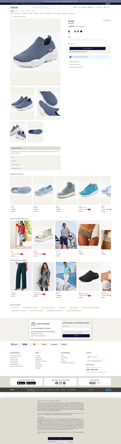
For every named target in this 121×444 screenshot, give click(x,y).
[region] (60, 421)
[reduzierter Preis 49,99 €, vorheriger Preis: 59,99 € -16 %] (43, 234)
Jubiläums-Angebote (30, 10)
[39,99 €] (21, 190)
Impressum (57, 389)
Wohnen (17, 10)
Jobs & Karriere (64, 357)
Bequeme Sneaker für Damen (74, 310)
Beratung (65, 13)
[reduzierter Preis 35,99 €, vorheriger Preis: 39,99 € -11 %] (89, 190)
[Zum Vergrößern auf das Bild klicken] (57, 83)
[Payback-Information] (108, 390)
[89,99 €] (66, 190)
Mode (12, 10)
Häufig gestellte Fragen (15, 355)
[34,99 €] (66, 234)
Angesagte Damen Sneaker (36, 310)
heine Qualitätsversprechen (16, 366)
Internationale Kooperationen (67, 362)
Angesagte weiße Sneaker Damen (55, 310)
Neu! (12, 13)
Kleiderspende (38, 366)
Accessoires (42, 13)
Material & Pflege (14, 361)
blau (69, 33)
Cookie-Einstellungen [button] (71, 389)
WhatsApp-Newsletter (40, 361)
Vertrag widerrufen (31, 389)
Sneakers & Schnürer (21, 16)
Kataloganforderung (15, 364)
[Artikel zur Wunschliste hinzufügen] (107, 48)
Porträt (62, 355)
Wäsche (31, 13)
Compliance (63, 361)
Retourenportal (13, 357)
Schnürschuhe (62, 307)
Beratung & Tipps (14, 359)
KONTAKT (88, 353)
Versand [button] (82, 26)
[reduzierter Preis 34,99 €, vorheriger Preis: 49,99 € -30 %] (21, 234)
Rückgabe (13, 160)
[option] (69, 31)
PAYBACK (37, 368)
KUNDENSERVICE (15, 353)
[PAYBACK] (108, 4)
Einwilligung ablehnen (52, 441)
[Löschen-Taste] (52, 7)
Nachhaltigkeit (38, 364)
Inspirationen (49, 13)
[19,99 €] (89, 234)
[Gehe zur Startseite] (14, 7)
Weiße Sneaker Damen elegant (30, 307)
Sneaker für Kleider (74, 307)
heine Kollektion (57, 13)
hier (68, 409)
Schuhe (36, 13)
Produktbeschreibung (16, 148)
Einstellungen (70, 441)
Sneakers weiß (15, 307)
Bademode (24, 13)
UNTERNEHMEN (65, 353)
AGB (38, 389)
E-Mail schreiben (92, 357)
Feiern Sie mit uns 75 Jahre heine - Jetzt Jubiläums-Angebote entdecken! (60, 1)
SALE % (22, 10)
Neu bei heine (38, 359)
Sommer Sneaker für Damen (48, 307)
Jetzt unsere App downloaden (26, 380)
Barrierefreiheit (50, 389)
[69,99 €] (66, 276)
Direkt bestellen (13, 362)
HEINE (37, 353)
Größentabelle (72, 43)
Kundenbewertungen (16, 168)
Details (12, 157)
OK (60, 438)
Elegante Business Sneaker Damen (91, 307)
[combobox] (46, 7)
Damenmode (17, 13)
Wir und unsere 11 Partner (42, 402)
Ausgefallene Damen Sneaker (19, 310)
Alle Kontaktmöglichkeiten (95, 360)
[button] (10, 17)
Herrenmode (72, 13)
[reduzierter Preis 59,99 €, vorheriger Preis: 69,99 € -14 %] (89, 276)
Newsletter (38, 357)
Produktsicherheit (15, 164)
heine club (37, 355)
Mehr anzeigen (79, 332)
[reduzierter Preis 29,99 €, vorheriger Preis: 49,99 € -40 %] (43, 276)
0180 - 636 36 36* (92, 370)
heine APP (37, 362)
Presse (62, 359)
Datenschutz (43, 389)
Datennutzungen (77, 402)
